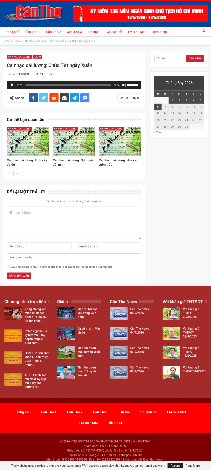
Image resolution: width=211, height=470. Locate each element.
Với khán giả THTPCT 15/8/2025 (191, 351)
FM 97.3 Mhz (137, 32)
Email (118, 423)
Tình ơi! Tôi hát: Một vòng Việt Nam (87, 313)
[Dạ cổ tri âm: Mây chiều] (66, 333)
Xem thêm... (160, 32)
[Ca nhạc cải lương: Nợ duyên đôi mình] (74, 141)
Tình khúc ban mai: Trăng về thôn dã (86, 371)
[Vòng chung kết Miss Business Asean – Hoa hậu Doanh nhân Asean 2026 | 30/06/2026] (13, 313)
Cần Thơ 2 (53, 32)
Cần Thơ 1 (32, 32)
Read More (193, 465)
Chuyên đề (114, 32)
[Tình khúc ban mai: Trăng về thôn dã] (66, 372)
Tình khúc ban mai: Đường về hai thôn (89, 351)
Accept (175, 465)
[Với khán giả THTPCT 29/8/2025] (171, 313)
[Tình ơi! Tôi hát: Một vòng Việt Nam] (66, 313)
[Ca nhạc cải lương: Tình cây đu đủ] (28, 141)
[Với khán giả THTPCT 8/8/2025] (171, 372)
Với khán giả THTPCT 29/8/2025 (191, 313)
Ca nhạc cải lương (19, 56)
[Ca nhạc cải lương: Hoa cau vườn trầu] (120, 141)
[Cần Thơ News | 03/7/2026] (119, 352)
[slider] (133, 84)
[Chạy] (12, 85)
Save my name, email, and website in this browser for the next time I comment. (62, 266)
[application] (74, 85)
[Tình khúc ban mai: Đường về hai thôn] (66, 352)
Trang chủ (12, 32)
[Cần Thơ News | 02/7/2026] (119, 372)
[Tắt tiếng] (124, 85)
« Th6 (157, 132)
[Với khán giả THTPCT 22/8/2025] (171, 333)
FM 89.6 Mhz (89, 423)
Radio (37, 56)
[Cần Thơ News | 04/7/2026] (119, 333)
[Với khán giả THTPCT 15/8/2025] (171, 352)
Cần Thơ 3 (74, 32)
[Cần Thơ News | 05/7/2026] (119, 313)
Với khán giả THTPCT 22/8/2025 (191, 332)
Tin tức (93, 32)
